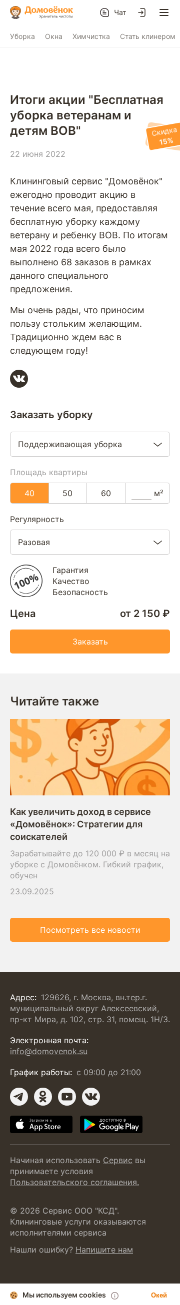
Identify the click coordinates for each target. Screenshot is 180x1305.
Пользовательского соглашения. (74, 1182)
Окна (53, 36)
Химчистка (91, 36)
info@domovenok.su (49, 1051)
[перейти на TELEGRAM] (19, 1097)
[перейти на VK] (91, 1097)
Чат (120, 12)
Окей (159, 1295)
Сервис (117, 1160)
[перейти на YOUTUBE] (67, 1097)
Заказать (90, 642)
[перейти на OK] (43, 1097)
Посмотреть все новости (90, 930)
